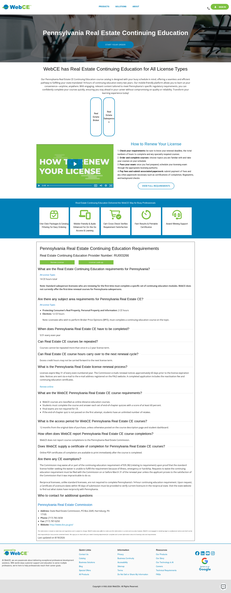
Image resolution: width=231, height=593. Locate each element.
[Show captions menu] (95, 185)
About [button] (135, 6)
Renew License (57, 262)
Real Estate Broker (96, 117)
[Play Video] (38, 185)
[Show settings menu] (105, 185)
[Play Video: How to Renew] (74, 164)
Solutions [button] (120, 6)
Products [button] (104, 6)
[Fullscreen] (110, 185)
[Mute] (100, 185)
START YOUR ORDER (115, 44)
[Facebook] (197, 554)
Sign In (222, 7)
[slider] (70, 185)
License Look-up (96, 262)
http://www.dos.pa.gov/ (61, 524)
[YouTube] (208, 554)
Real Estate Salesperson (109, 116)
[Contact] (208, 8)
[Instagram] (213, 554)
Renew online (46, 386)
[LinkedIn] (203, 554)
